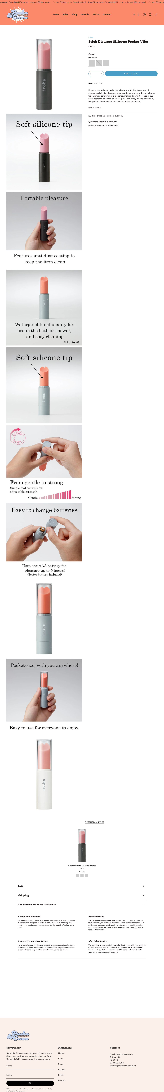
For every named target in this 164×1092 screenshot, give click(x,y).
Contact (61, 1080)
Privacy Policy (47, 1089)
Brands (61, 1069)
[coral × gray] (82, 875)
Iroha (90, 37)
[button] (65, 15)
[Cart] (156, 14)
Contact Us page (55, 947)
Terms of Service (14, 1091)
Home (61, 1053)
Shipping (23, 895)
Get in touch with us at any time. (103, 125)
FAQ (20, 886)
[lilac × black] (77, 875)
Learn (61, 1074)
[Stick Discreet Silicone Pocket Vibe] (82, 845)
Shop (60, 1064)
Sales (60, 1058)
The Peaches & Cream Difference (37, 904)
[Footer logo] (17, 1036)
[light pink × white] (86, 875)
